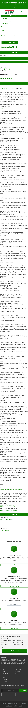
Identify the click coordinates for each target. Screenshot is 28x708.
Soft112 (18, 662)
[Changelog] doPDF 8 (8, 47)
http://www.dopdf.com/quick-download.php (11, 489)
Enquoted (13, 663)
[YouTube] (14, 694)
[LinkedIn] (10, 694)
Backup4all (11, 660)
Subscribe (23, 690)
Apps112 (23, 662)
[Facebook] (2, 694)
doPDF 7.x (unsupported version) (8, 510)
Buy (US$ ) (14, 7)
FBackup (17, 660)
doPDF (4, 671)
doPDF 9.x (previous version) (7, 506)
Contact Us (5, 679)
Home (4, 669)
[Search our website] (26, 12)
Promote (5, 681)
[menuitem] (6, 21)
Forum (17, 673)
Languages (5, 673)
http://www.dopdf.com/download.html (9, 108)
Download (18, 669)
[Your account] (23, 12)
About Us (5, 677)
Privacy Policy (9, 705)
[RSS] (18, 694)
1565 (5, 70)
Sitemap (15, 705)
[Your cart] (20, 12)
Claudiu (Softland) (5, 69)
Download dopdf (9, 42)
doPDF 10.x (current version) (7, 505)
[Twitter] (6, 694)
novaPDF (3, 662)
